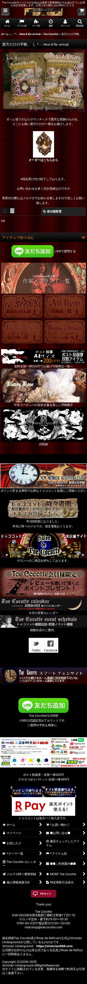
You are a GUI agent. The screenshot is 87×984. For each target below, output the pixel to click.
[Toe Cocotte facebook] (51, 645)
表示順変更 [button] (54, 211)
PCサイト (46, 893)
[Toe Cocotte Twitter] (36, 645)
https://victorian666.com (54, 946)
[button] (5, 12)
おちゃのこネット (37, 981)
